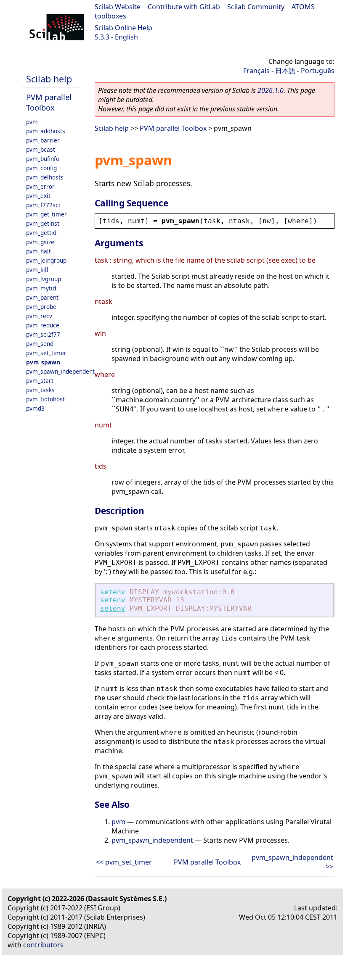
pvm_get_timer (46, 214)
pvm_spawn (43, 362)
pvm (32, 122)
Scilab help (49, 79)
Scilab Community (255, 6)
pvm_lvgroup (43, 279)
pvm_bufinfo (42, 159)
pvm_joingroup (46, 260)
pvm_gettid (41, 233)
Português (317, 70)
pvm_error (40, 186)
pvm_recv (39, 316)
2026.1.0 (270, 90)
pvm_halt (38, 251)
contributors (43, 944)
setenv (112, 592)
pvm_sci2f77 (43, 334)
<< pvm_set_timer (124, 862)
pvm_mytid (41, 288)
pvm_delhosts (45, 177)
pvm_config (41, 168)
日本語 (285, 70)
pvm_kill (37, 270)
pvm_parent (42, 297)
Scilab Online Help (123, 27)
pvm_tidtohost (45, 399)
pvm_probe (41, 307)
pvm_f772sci (43, 205)
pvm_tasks (40, 390)
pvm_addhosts (45, 131)
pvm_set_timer (46, 353)
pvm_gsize (40, 242)
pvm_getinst (42, 223)
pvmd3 (35, 408)
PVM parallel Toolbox (49, 102)
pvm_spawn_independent (60, 371)
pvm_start (39, 381)
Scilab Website (118, 6)
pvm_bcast (40, 149)
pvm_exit (38, 196)
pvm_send (39, 344)
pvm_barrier (43, 140)
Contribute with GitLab (184, 6)
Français (256, 70)
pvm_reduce (42, 325)
